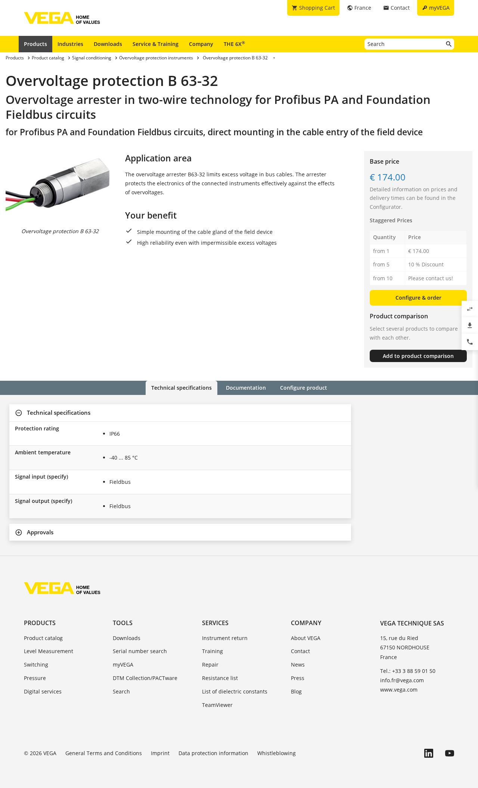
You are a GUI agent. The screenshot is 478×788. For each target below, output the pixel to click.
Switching (36, 664)
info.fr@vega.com (402, 680)
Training (212, 651)
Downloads (108, 43)
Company (201, 43)
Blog (296, 691)
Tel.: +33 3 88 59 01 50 (407, 670)
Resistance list (220, 678)
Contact (300, 651)
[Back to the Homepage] (62, 588)
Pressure (35, 678)
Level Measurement (48, 651)
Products (35, 43)
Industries (70, 43)
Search (121, 691)
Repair (210, 664)
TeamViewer (217, 704)
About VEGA (305, 638)
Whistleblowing (276, 753)
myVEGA (123, 664)
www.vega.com (399, 689)
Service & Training (156, 43)
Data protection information (213, 753)
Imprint (160, 753)
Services (215, 623)
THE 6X (234, 43)
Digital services (43, 691)
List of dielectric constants (234, 691)
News (298, 664)
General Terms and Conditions (103, 753)
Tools (123, 623)
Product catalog (43, 638)
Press (297, 678)
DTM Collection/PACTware (145, 678)
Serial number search (140, 651)
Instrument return (225, 638)
